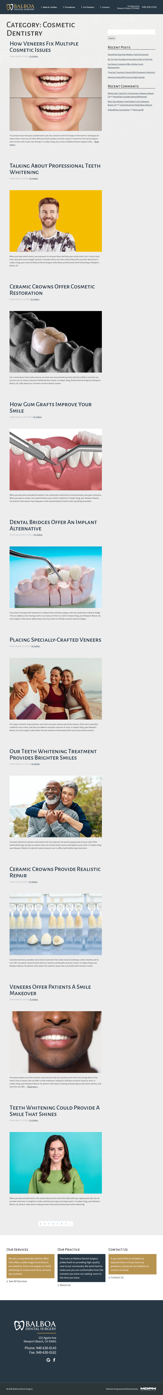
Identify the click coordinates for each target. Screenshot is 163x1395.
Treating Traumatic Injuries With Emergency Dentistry (131, 72)
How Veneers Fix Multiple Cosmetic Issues (44, 46)
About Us (65, 1285)
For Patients (88, 7)
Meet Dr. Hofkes (50, 7)
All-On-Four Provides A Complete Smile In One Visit (130, 59)
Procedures (70, 7)
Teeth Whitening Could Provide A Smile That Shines (55, 1111)
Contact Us (117, 1277)
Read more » (32, 1086)
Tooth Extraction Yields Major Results (135, 105)
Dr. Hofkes (34, 56)
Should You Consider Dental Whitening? (130, 96)
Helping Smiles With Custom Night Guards (126, 77)
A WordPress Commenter (119, 109)
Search (112, 38)
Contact (106, 7)
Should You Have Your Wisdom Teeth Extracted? (128, 54)
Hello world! (138, 109)
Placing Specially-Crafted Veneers (55, 640)
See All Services (18, 1281)
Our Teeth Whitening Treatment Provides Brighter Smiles (53, 754)
